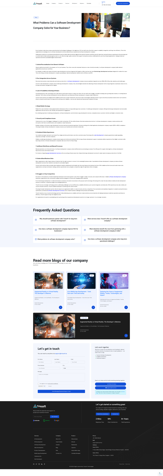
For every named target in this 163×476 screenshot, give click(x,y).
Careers (58, 444)
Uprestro (73, 447)
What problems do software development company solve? (56, 239)
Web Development (38, 447)
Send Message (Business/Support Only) (61, 391)
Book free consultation (123, 3)
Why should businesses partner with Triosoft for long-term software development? (58, 220)
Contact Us (115, 414)
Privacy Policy (121, 464)
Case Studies (59, 442)
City (63, 365)
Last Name (56, 359)
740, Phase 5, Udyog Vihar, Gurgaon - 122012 (103, 455)
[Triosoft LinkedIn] (41, 464)
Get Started (54, 416)
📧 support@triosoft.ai (110, 387)
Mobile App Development (40, 453)
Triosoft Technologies (88, 466)
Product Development (39, 450)
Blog (57, 447)
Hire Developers (38, 459)
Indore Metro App (75, 450)
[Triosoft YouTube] (33, 464)
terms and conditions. (53, 383)
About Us (58, 439)
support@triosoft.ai (61, 353)
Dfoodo (73, 442)
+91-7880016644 (97, 438)
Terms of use (127, 464)
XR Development (38, 442)
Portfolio (89, 3)
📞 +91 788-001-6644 (111, 384)
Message (40, 371)
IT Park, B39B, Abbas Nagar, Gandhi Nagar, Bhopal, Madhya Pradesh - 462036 (111, 449)
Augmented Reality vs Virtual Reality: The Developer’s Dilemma (100, 322)
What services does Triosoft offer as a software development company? (107, 220)
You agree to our (49, 383)
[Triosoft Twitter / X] (36, 464)
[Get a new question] (44, 386)
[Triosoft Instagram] (39, 464)
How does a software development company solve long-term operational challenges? (107, 240)
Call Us (103, 2)
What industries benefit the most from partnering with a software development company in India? (107, 230)
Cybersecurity (37, 456)
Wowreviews (74, 439)
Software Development (40, 444)
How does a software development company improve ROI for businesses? (58, 230)
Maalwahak (74, 444)
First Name (40, 359)
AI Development (38, 439)
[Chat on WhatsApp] (160, 473)
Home (47, 3)
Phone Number (41, 365)
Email (72, 359)
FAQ (57, 450)
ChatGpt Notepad (75, 453)
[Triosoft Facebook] (44, 464)
